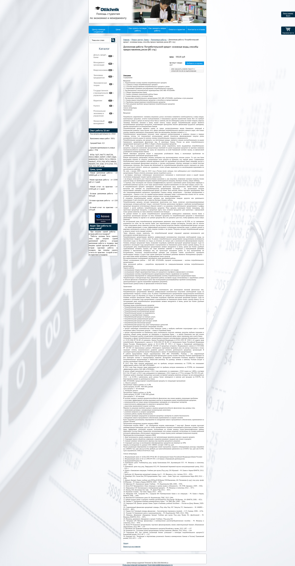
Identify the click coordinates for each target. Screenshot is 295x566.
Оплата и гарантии (177, 29)
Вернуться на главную (131, 546)
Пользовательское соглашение (134, 565)
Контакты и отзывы (196, 29)
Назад (125, 543)
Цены (118, 29)
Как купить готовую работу (138, 29)
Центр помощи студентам (98, 30)
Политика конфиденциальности (160, 565)
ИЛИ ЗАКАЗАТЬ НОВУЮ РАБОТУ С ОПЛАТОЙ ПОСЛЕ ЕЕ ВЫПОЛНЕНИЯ (183, 70)
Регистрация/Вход (288, 14)
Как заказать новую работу (157, 29)
